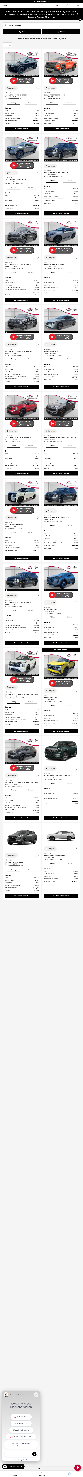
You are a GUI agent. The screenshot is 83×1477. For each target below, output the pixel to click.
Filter (62, 32)
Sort (24, 32)
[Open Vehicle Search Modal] (67, 5)
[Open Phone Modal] (47, 5)
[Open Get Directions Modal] (57, 5)
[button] (80, 20)
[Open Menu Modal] (78, 5)
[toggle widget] (77, 1468)
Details (30, 103)
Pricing (13, 103)
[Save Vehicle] (37, 88)
